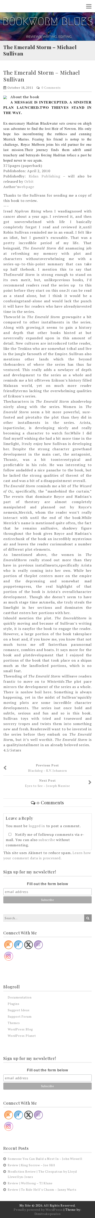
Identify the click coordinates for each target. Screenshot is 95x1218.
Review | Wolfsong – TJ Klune (30, 1183)
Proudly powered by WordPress (38, 1209)
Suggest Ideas (18, 1010)
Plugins (13, 1004)
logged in (37, 825)
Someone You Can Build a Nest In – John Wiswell (45, 1159)
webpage (26, 186)
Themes (14, 1023)
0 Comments (51, 87)
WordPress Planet (22, 1035)
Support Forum (19, 1016)
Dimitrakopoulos (47, 1214)
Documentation (19, 997)
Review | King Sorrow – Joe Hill (31, 1165)
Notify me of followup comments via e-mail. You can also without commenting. (45, 839)
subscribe (46, 839)
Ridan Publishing (43, 176)
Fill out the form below (47, 884)
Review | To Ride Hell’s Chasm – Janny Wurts (42, 1189)
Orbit (29, 181)
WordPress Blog (20, 1029)
